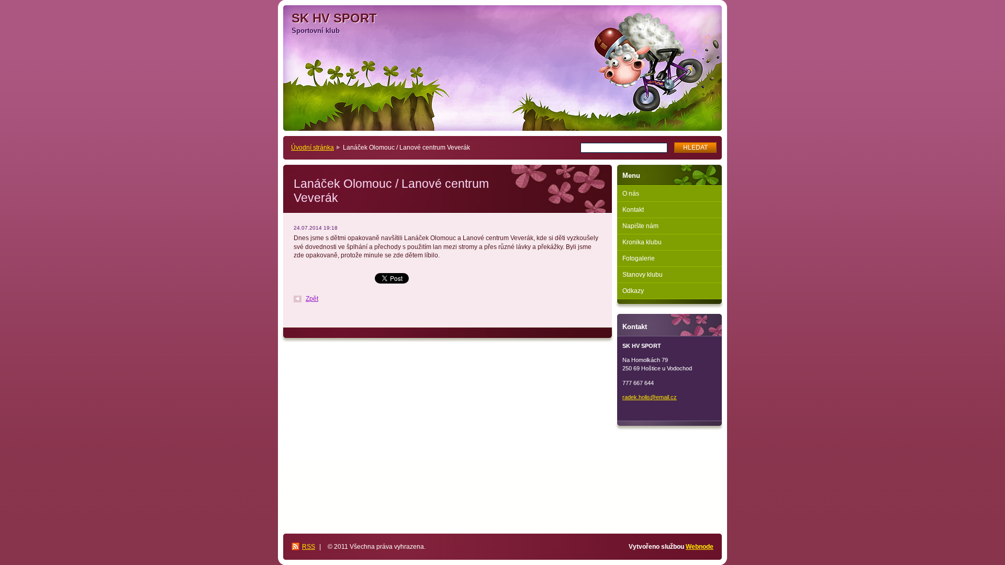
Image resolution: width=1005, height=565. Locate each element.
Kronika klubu (642, 242)
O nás (630, 193)
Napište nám (640, 226)
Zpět (312, 298)
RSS (308, 546)
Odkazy (633, 291)
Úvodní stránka (312, 147)
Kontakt (633, 209)
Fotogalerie (638, 258)
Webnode (699, 546)
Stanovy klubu (642, 274)
